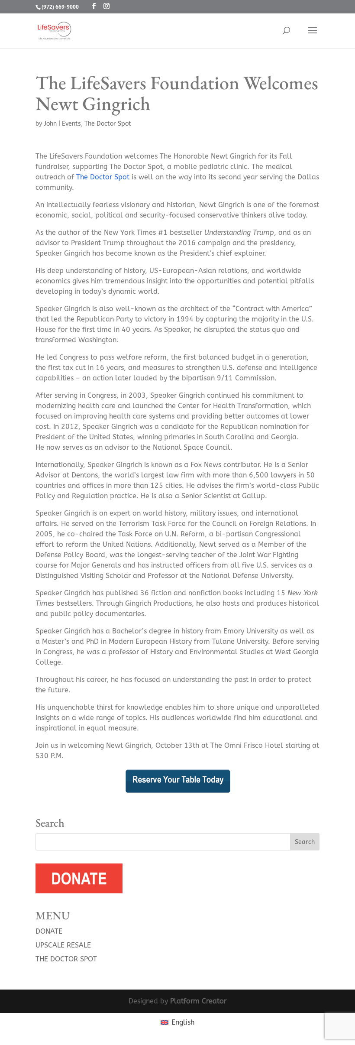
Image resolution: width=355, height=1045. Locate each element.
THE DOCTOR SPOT (66, 959)
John (50, 123)
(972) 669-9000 (60, 7)
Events (71, 123)
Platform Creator (198, 1001)
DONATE (49, 931)
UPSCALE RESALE (63, 945)
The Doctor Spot (107, 123)
